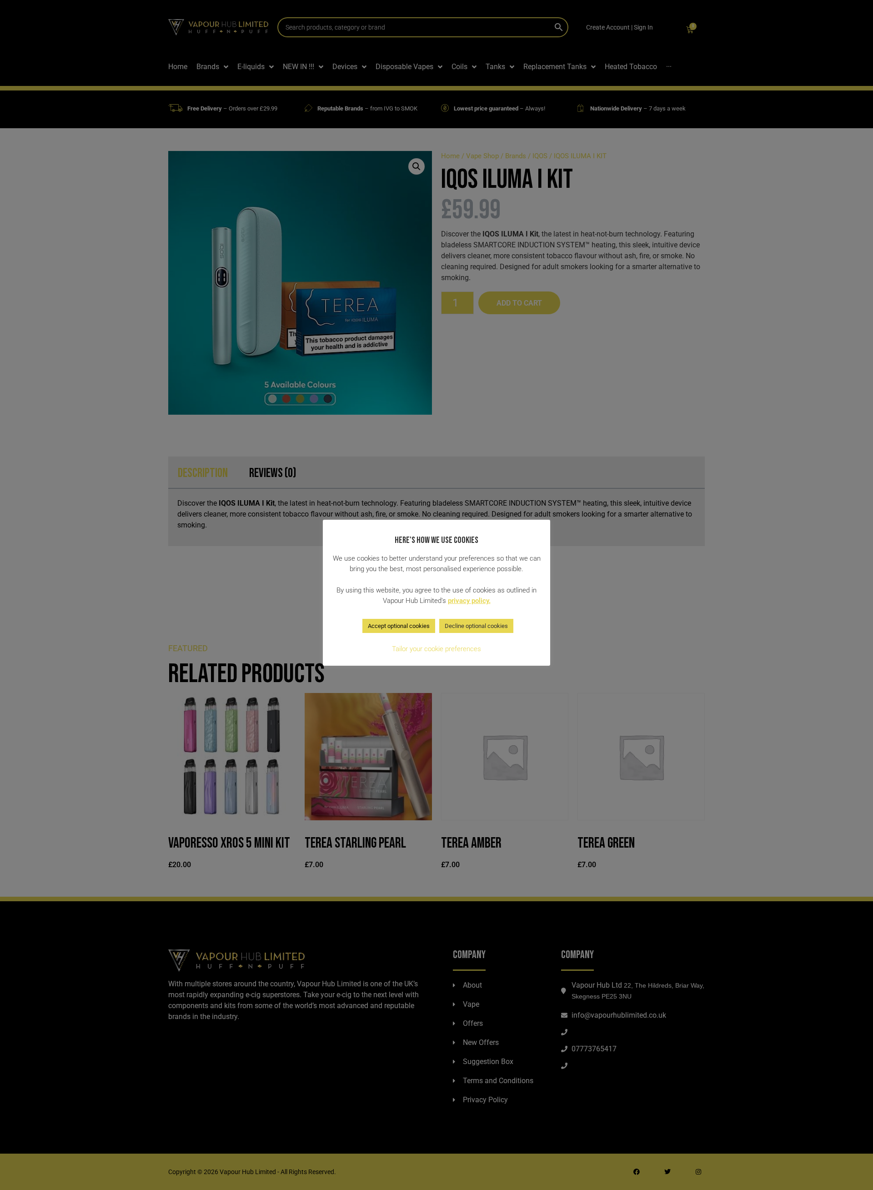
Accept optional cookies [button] (399, 626)
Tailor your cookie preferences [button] (436, 649)
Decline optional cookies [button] (476, 626)
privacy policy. (469, 601)
